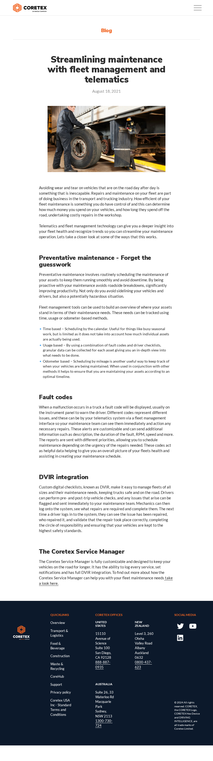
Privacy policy (60, 692)
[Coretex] (30, 7)
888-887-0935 (102, 664)
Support (56, 684)
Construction (60, 656)
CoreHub (57, 676)
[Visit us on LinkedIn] (180, 637)
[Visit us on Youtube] (192, 626)
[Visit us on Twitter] (180, 626)
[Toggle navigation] (197, 8)
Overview (57, 623)
